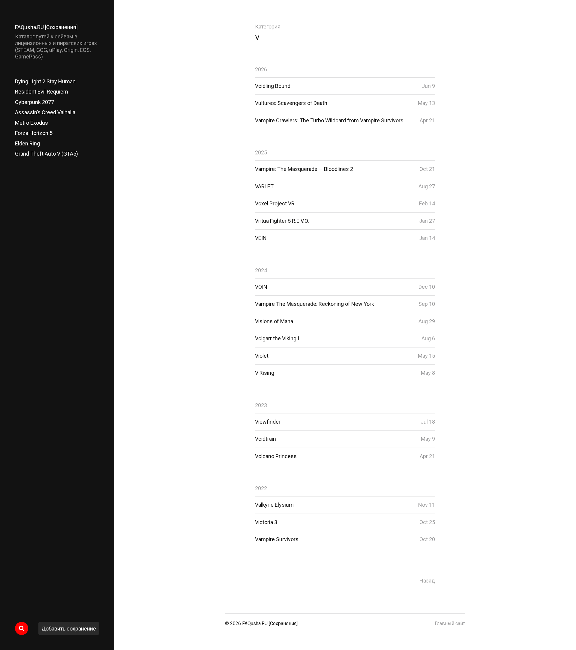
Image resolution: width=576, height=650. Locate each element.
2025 (261, 152)
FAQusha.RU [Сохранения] (46, 27)
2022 (261, 488)
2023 (261, 405)
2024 (261, 270)
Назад (427, 580)
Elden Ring (27, 143)
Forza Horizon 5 (33, 133)
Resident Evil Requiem (41, 91)
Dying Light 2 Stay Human (45, 81)
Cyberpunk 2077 (34, 102)
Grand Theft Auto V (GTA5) (46, 154)
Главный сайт (450, 623)
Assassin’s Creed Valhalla (45, 112)
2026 (261, 69)
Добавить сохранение (68, 628)
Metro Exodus (31, 123)
